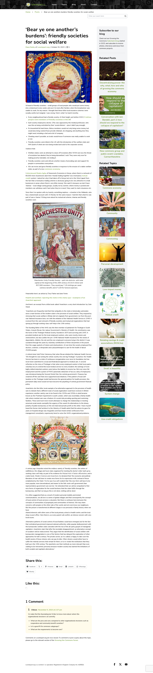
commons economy (52, 169)
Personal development (112, 264)
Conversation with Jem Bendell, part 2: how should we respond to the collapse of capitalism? (112, 121)
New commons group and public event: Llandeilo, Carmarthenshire (112, 154)
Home (54, 4)
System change (112, 393)
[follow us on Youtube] (126, 664)
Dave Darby (30, 47)
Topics (64, 4)
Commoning (112, 238)
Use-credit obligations (112, 419)
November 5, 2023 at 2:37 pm (50, 610)
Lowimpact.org (43, 47)
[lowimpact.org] (35, 4)
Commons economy (112, 188)
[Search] (125, 16)
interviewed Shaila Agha (36, 173)
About (83, 4)
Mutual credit (112, 314)
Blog (74, 4)
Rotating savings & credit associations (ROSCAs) (112, 341)
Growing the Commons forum (66, 640)
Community (112, 213)
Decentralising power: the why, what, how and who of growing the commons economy (112, 87)
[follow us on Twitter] (120, 664)
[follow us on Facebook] (114, 664)
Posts (37, 12)
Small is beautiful (112, 368)
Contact (94, 4)
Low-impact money (112, 289)
